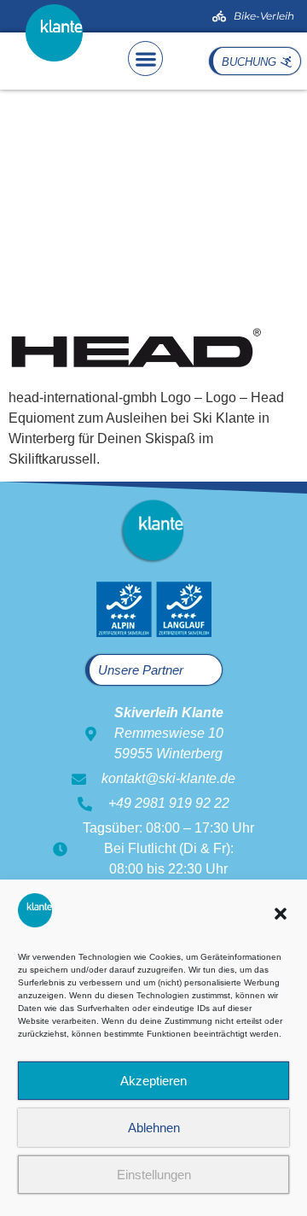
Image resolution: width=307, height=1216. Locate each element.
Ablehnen (154, 1127)
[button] (280, 913)
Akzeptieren (153, 1080)
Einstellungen (154, 1174)
